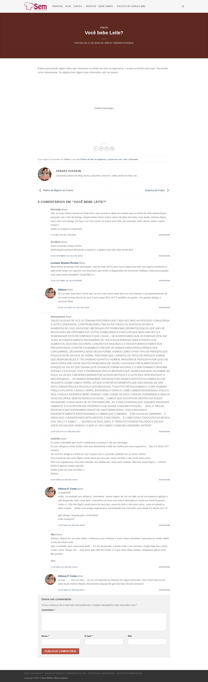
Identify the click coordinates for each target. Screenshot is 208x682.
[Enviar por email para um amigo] (106, 148)
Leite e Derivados (130, 159)
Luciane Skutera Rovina (64, 263)
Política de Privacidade (129, 673)
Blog (68, 6)
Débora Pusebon (123, 43)
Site (130, 636)
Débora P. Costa (67, 488)
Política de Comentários (101, 673)
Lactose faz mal (115, 159)
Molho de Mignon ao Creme (58, 190)
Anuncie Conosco (55, 673)
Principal (57, 6)
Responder (164, 235)
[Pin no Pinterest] (112, 148)
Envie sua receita (33, 673)
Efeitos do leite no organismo (93, 159)
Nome (45, 636)
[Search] (183, 6)
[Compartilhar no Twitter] (101, 148)
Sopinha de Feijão (155, 190)
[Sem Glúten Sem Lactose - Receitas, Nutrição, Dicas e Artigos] (36, 6)
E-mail (88, 636)
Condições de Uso (76, 673)
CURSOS (77, 6)
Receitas (91, 6)
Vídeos (104, 28)
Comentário (48, 610)
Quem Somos (105, 6)
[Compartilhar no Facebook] (95, 148)
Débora (62, 289)
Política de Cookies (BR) (131, 6)
